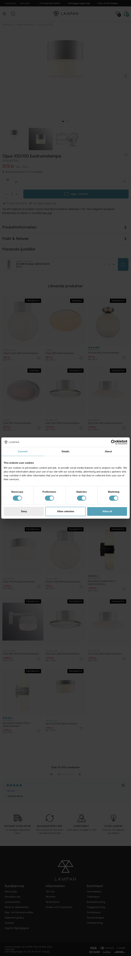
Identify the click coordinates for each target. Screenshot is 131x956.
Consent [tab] (22, 451)
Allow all (107, 511)
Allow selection (65, 511)
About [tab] (108, 451)
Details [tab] (65, 451)
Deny (24, 511)
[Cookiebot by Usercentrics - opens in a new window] (113, 442)
